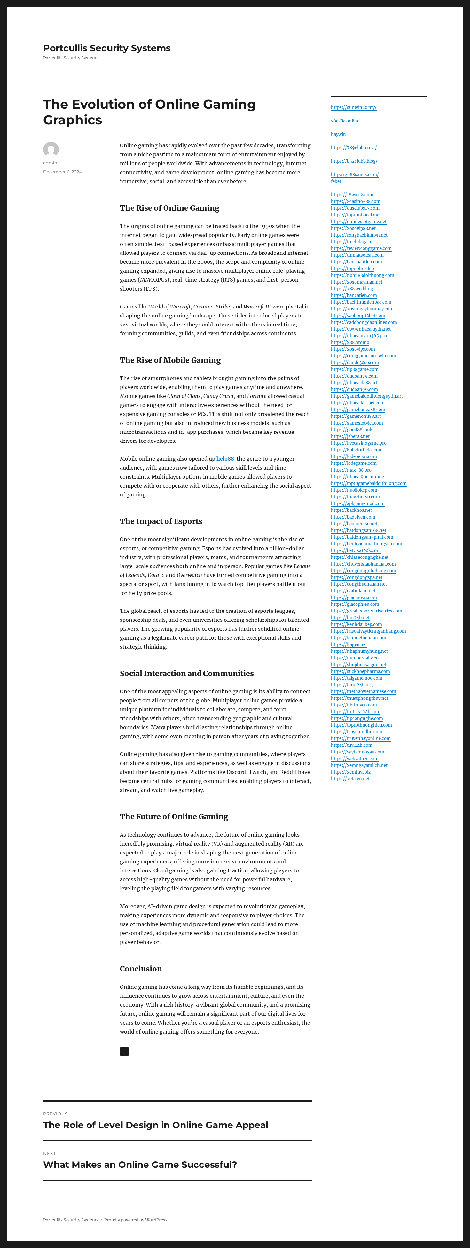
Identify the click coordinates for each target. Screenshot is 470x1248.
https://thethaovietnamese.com (363, 691)
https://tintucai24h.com (355, 711)
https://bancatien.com (354, 295)
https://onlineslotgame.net (359, 221)
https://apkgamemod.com (358, 503)
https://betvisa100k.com (356, 550)
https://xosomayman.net (356, 282)
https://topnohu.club (352, 268)
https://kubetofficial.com (357, 450)
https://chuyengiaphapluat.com (363, 564)
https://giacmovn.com (354, 597)
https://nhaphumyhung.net (359, 651)
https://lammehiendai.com (358, 638)
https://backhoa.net (351, 510)
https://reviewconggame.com (361, 248)
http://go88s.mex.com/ (355, 174)
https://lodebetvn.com (354, 456)
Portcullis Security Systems (107, 48)
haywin (338, 134)
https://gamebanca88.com (358, 409)
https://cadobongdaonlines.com (364, 322)
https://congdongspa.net (356, 577)
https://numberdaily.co (355, 658)
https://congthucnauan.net (359, 584)
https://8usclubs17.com (355, 208)
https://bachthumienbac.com (361, 302)
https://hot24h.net (350, 617)
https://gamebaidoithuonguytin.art (367, 396)
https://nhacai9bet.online (357, 477)
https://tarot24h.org (352, 685)
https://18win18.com (352, 195)
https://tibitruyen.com (354, 705)
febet (336, 181)
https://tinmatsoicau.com (357, 255)
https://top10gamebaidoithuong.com (369, 483)
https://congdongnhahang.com (363, 570)
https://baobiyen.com (353, 517)
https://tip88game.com (355, 369)
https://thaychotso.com (355, 497)
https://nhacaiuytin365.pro (359, 336)
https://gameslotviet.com (357, 423)
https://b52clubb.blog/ (354, 161)
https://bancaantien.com (356, 262)
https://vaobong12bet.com (358, 315)
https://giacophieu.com (355, 604)
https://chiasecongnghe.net (359, 557)
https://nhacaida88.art (354, 383)
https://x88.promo (350, 342)
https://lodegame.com (354, 463)
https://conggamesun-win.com (363, 356)
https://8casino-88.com (355, 201)
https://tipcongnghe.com (357, 718)
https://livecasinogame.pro (359, 443)
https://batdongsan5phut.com (362, 537)
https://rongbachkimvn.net (359, 235)
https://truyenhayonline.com (361, 738)
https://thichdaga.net (353, 242)
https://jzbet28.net (350, 436)
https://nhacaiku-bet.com (358, 403)
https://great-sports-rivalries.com (366, 611)
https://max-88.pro (351, 470)
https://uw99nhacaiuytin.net (361, 329)
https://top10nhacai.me (355, 215)
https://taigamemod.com (356, 678)
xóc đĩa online (345, 121)
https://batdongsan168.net (358, 530)
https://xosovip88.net (353, 228)
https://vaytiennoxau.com (357, 752)
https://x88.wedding (352, 289)
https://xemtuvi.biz (351, 772)
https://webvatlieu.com (355, 758)
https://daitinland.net (353, 591)
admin (50, 162)
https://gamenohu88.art (356, 416)
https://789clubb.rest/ (354, 148)
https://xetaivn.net (350, 779)
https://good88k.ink (351, 430)
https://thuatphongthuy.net (359, 698)
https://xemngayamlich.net (359, 765)
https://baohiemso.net (354, 523)
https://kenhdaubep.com (356, 624)
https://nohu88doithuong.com (362, 275)
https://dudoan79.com (354, 376)
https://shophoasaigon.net (358, 664)
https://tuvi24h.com (351, 745)
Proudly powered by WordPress (136, 1220)
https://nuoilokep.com (354, 490)
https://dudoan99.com (354, 389)
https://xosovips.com (353, 349)
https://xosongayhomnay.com (362, 309)
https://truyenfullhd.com (356, 732)
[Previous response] (124, 1051)
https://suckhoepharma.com (360, 671)
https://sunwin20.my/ (354, 107)
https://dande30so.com (355, 362)
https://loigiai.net (349, 644)
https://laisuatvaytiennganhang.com (368, 631)
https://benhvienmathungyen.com (366, 544)
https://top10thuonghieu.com (361, 725)
